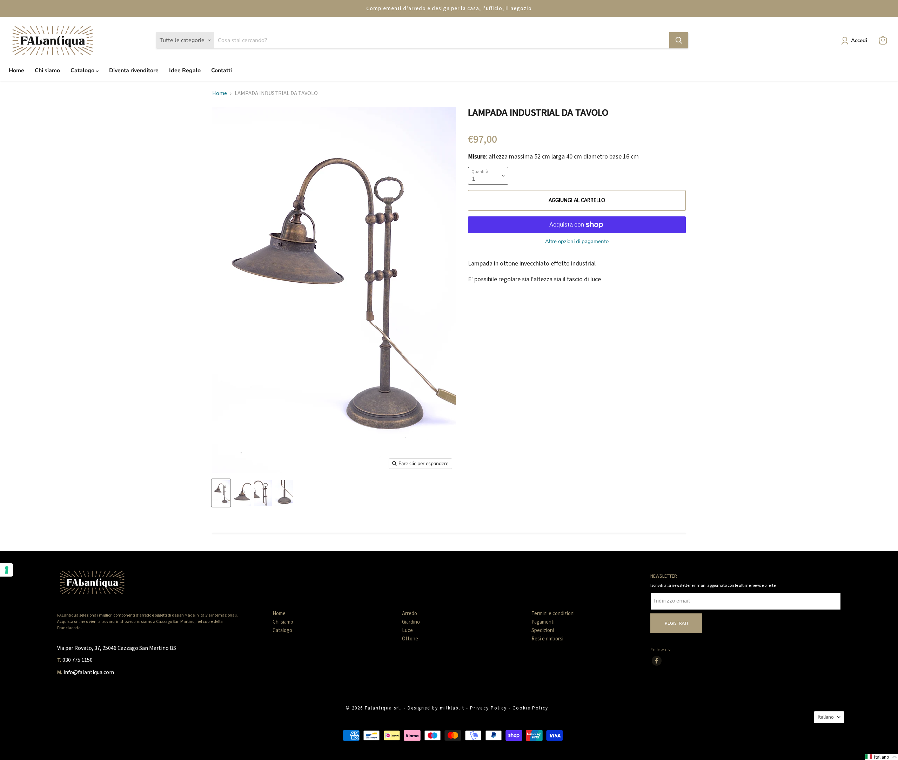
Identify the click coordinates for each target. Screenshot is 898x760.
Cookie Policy (530, 708)
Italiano (826, 717)
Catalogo (83, 70)
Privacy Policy (488, 708)
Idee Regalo (185, 70)
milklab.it (452, 708)
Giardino (411, 622)
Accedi (859, 40)
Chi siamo (47, 70)
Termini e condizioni (553, 613)
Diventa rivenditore (134, 70)
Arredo (409, 613)
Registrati (676, 623)
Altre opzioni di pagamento (577, 241)
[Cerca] (678, 40)
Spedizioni (542, 630)
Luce (407, 630)
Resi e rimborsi (547, 638)
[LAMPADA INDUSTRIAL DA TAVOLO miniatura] (221, 493)
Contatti (221, 70)
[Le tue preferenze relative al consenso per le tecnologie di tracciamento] (6, 570)
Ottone (410, 638)
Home (16, 70)
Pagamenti (543, 622)
